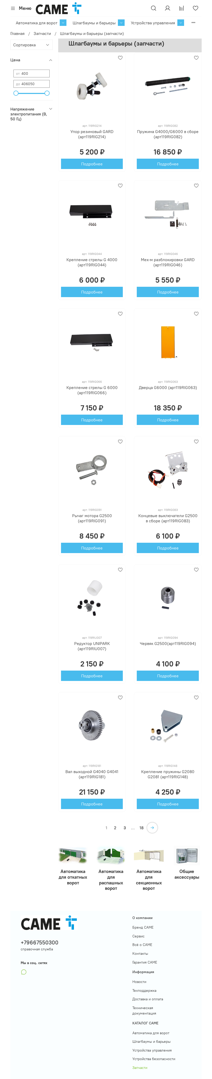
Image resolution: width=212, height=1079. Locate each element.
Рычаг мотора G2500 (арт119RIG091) (92, 518)
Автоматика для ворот (36, 22)
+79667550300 (39, 942)
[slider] (16, 93)
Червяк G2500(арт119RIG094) (168, 643)
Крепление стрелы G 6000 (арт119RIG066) (92, 390)
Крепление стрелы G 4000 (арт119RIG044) (91, 262)
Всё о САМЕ (142, 944)
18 (141, 827)
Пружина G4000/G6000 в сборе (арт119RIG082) (168, 134)
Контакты (140, 953)
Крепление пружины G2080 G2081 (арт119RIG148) (167, 774)
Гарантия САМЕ (144, 962)
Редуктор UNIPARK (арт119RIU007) (92, 646)
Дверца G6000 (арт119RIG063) (168, 387)
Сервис (138, 936)
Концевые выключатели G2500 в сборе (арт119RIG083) (168, 518)
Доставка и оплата (147, 999)
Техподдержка (144, 990)
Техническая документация (144, 1010)
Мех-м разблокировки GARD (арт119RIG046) (168, 262)
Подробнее (92, 163)
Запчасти (42, 33)
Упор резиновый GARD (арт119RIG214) (91, 134)
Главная (17, 33)
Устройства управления (153, 22)
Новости (139, 981)
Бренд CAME (143, 927)
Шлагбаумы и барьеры (94, 22)
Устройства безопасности (153, 1058)
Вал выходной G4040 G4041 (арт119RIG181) (91, 774)
